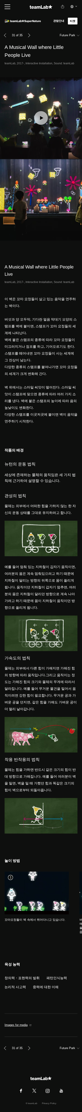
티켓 (72, 21)
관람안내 (58, 20)
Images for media (16, 1025)
